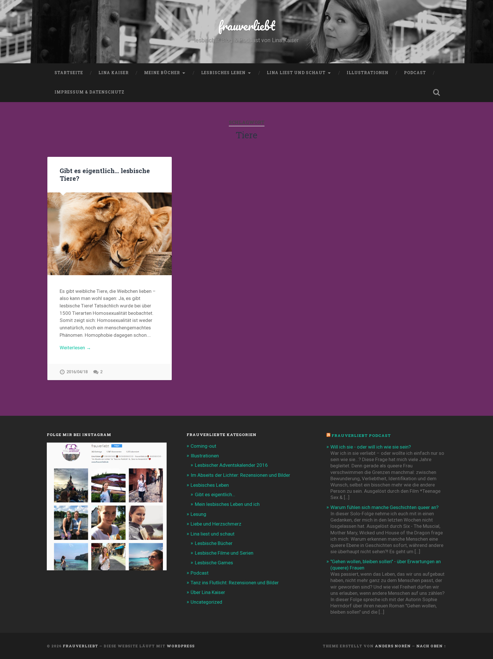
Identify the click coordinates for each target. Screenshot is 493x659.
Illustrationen (368, 72)
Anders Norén (393, 646)
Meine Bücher (162, 72)
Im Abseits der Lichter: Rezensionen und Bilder (240, 475)
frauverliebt (246, 25)
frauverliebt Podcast (361, 435)
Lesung (198, 514)
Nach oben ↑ (431, 646)
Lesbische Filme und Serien (224, 553)
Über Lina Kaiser (208, 592)
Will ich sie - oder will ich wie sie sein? (370, 447)
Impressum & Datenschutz (89, 92)
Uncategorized (206, 602)
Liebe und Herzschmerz (216, 524)
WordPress (181, 646)
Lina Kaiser (113, 72)
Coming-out (203, 446)
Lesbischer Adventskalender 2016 (231, 465)
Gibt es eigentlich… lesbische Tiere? (105, 174)
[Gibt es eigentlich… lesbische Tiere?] (109, 233)
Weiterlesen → (75, 347)
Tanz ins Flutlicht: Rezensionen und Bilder (235, 582)
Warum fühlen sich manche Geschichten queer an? (384, 507)
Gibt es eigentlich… (215, 494)
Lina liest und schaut (296, 72)
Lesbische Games (214, 562)
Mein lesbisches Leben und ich (227, 504)
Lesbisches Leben (223, 72)
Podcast (415, 72)
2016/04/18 (77, 372)
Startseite (68, 72)
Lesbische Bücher (214, 543)
